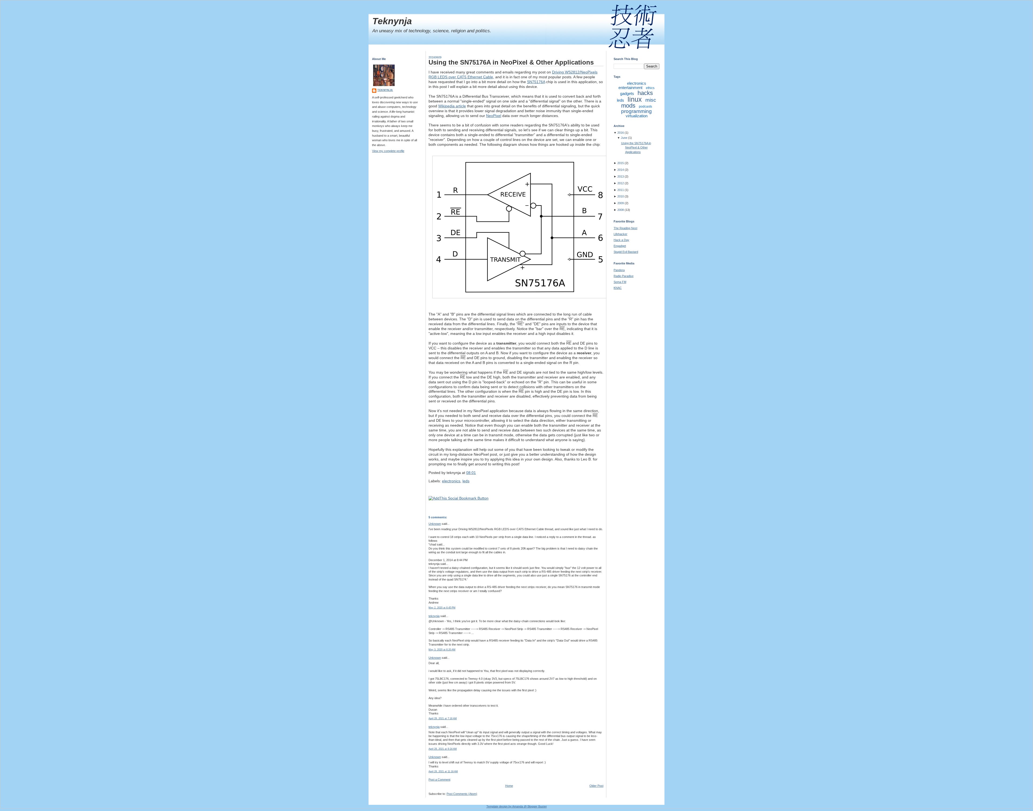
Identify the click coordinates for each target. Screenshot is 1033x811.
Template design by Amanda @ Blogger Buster (516, 806)
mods (628, 105)
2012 (620, 183)
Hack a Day (621, 240)
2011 (620, 190)
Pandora (619, 270)
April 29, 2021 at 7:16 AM (443, 718)
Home (509, 785)
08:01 (471, 472)
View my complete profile (388, 151)
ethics (650, 88)
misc (650, 100)
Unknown (435, 523)
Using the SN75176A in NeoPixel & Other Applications (511, 62)
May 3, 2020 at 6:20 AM (442, 649)
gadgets (627, 93)
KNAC (618, 287)
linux (635, 99)
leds (465, 481)
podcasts (645, 106)
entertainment (630, 87)
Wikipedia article (452, 106)
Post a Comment (439, 779)
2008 (620, 209)
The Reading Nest (625, 228)
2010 (620, 196)
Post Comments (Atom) (462, 793)
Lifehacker (620, 234)
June (624, 137)
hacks (645, 93)
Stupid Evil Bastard (626, 251)
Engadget (620, 245)
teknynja (385, 90)
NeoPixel (493, 116)
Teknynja (392, 21)
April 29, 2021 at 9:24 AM (443, 749)
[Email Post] (477, 472)
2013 (620, 176)
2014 (620, 169)
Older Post (596, 785)
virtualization (637, 116)
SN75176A (536, 82)
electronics (451, 481)
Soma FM (620, 282)
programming (636, 111)
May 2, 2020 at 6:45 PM (442, 607)
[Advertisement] (635, 440)
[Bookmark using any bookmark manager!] (459, 498)
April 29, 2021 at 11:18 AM (443, 771)
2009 (620, 203)
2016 (620, 132)
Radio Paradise (624, 276)
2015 (620, 163)
